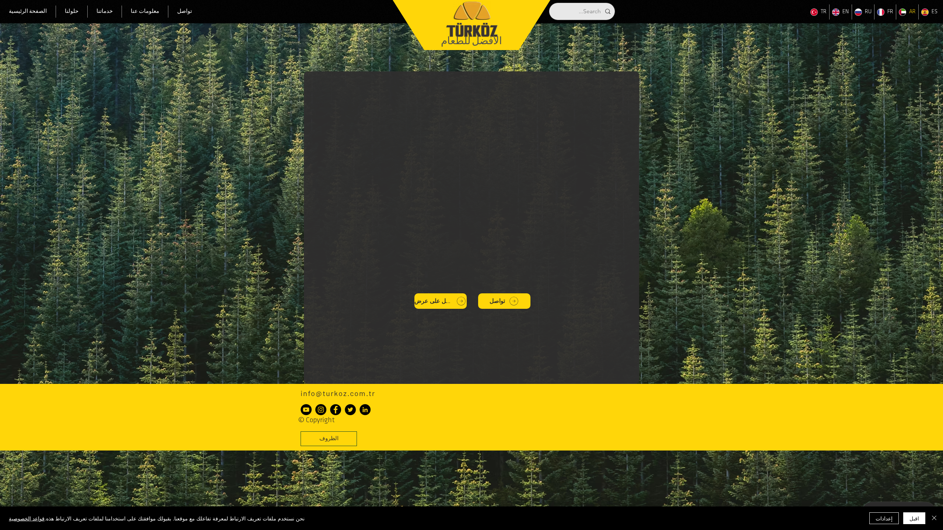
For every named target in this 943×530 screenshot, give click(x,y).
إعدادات (884, 518)
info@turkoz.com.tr (338, 393)
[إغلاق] (934, 518)
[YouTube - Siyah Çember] (306, 409)
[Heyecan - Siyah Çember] (350, 409)
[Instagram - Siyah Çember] (320, 409)
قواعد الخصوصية (27, 518)
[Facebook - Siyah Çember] (335, 409)
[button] (329, 438)
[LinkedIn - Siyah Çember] (365, 409)
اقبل (914, 518)
